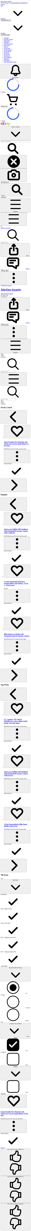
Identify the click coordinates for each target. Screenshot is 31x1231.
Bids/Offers (7, 41)
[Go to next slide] (14, 485)
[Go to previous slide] (14, 417)
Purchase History (8, 44)
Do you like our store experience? (16, 1149)
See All (2, 1147)
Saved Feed (7, 48)
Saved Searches (8, 50)
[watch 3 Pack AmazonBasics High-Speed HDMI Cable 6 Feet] (17, 813)
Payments (6, 53)
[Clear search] (14, 161)
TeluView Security (5, 228)
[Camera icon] (14, 175)
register (12, 3)
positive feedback (7, 293)
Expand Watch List (5, 20)
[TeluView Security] (1, 226)
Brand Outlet (20, 3)
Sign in (7, 3)
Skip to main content (6, 1)
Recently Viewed (8, 39)
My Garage (7, 54)
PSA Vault (6, 60)
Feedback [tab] (3, 357)
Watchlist (6, 42)
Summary (6, 38)
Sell (2, 6)
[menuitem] (17, 470)
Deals (15, 3)
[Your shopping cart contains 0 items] (13, 105)
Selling (6, 47)
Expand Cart (4, 106)
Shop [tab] (2, 354)
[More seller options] (14, 278)
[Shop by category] (14, 219)
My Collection (7, 57)
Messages (6, 59)
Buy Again (7, 45)
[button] (15, 189)
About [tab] (2, 355)
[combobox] (8, 242)
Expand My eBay (5, 35)
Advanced (3, 197)
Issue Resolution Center (10, 62)
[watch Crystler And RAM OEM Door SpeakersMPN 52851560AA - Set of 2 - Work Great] (17, 571)
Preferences (7, 56)
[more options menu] (17, 456)
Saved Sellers (7, 51)
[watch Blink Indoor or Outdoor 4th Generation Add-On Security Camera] (17, 623)
